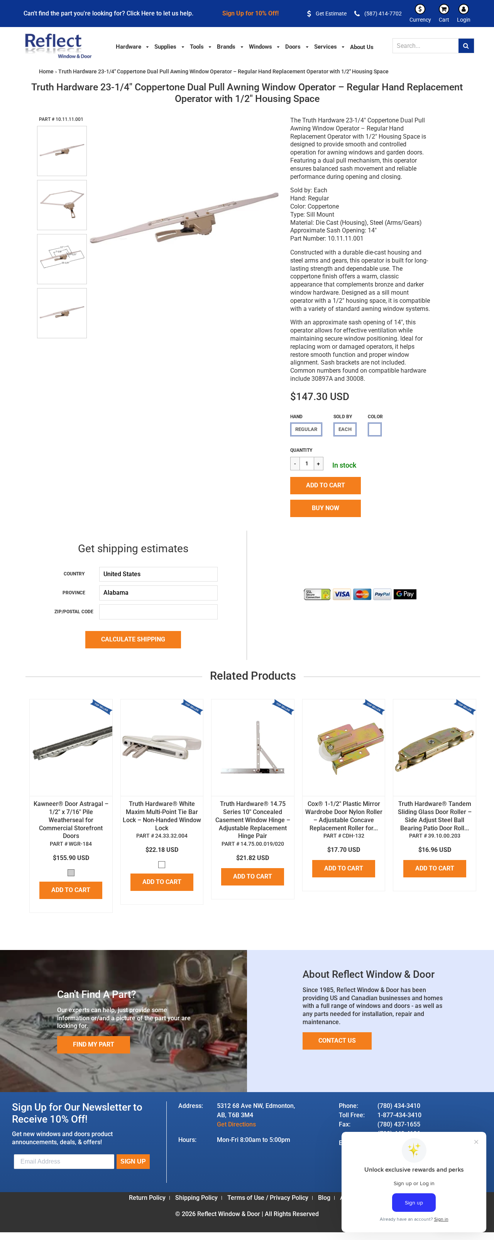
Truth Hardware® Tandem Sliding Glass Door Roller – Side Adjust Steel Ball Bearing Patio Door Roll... (435, 815)
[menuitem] (133, 46)
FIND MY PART (93, 1044)
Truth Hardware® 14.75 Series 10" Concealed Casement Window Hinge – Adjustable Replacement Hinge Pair (252, 820)
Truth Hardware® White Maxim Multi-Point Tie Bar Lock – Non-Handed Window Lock (162, 815)
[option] (184, 221)
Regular (306, 429)
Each (345, 429)
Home (46, 71)
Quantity (301, 450)
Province (74, 592)
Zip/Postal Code (73, 611)
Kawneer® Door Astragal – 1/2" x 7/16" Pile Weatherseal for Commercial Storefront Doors (71, 820)
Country (74, 574)
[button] (325, 485)
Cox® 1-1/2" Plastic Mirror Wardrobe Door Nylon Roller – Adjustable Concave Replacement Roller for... (343, 815)
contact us (337, 1040)
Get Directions (236, 1124)
